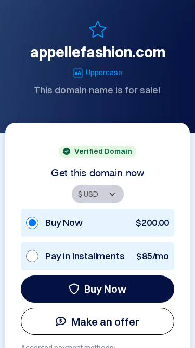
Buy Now (105, 288)
